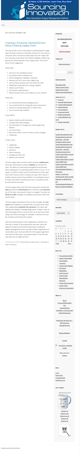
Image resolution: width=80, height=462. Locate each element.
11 (56, 236)
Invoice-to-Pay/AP (63, 112)
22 (65, 238)
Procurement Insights (66, 256)
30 (68, 241)
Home (3, 25)
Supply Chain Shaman (66, 283)
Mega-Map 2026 (61, 85)
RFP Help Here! (64, 323)
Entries (59, 375)
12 (58, 236)
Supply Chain (34, 242)
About (64, 300)
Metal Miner (63, 271)
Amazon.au (64, 421)
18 (56, 238)
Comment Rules (65, 308)
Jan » (69, 243)
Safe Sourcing (63, 273)
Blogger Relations (64, 333)
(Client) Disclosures (65, 313)
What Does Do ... (64, 320)
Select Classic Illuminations (64, 92)
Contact (64, 341)
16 (68, 236)
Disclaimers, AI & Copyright (64, 310)
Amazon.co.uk (64, 416)
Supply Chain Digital (65, 258)
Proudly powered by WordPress (10, 448)
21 (63, 238)
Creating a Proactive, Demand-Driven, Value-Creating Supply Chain (25, 44)
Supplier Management (65, 102)
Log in (57, 373)
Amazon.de (64, 418)
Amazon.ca (64, 411)
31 (71, 241)
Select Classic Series (62, 90)
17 (71, 236)
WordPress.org (60, 380)
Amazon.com (65, 413)
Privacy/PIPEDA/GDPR (64, 303)
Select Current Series (62, 87)
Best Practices (25, 242)
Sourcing (61, 100)
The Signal (62, 268)
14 (63, 236)
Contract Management (65, 105)
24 (71, 238)
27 (61, 241)
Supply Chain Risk (63, 122)
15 (65, 236)
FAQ (64, 305)
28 (63, 241)
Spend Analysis (63, 107)
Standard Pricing (64, 325)
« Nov (57, 243)
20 (61, 238)
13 (61, 236)
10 (71, 233)
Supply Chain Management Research (63, 278)
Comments (60, 378)
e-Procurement (63, 110)
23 (68, 238)
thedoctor (13, 244)
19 (58, 238)
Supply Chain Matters (66, 266)
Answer (64, 355)
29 (65, 241)
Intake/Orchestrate (64, 115)
